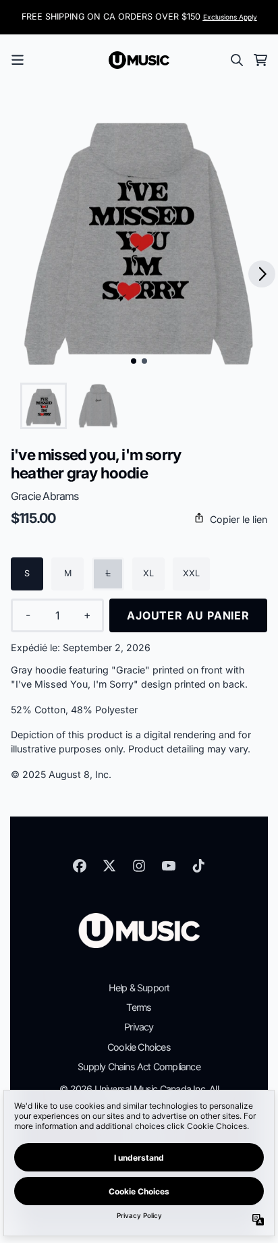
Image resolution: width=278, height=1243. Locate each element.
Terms (138, 1007)
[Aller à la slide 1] (133, 361)
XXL (191, 573)
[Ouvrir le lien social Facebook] (79, 866)
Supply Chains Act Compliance (139, 1066)
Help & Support (139, 987)
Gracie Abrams (45, 496)
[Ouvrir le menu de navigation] (17, 60)
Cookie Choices (139, 1047)
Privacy (138, 1026)
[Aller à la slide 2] (144, 361)
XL (148, 573)
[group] (43, 406)
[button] (139, 519)
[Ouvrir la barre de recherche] (236, 60)
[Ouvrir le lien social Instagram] (139, 866)
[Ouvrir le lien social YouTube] (169, 866)
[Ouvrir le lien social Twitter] (109, 866)
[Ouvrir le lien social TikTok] (198, 866)
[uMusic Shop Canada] (139, 60)
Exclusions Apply (230, 17)
